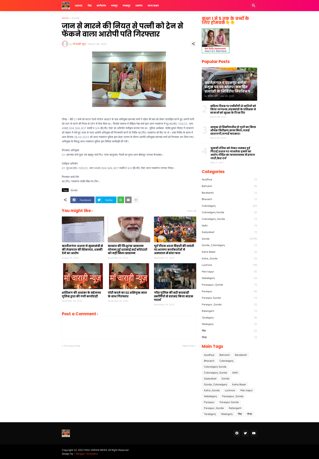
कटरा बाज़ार (153, 5)
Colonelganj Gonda (229, 212)
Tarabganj (229, 317)
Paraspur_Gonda (229, 304)
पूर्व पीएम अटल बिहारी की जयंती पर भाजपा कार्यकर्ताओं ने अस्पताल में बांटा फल (174, 249)
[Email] (128, 200)
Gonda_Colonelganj (229, 245)
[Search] (253, 5)
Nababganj (229, 277)
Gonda (75, 18)
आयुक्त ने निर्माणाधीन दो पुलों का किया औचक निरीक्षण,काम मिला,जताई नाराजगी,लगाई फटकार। (233, 130)
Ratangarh (229, 310)
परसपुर (114, 5)
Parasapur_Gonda (229, 284)
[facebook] (237, 433)
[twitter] (245, 433)
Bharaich (229, 199)
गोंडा (90, 5)
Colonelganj (229, 205)
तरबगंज (139, 5)
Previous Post (72, 345)
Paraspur (229, 291)
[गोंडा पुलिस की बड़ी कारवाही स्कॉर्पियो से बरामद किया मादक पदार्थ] (175, 276)
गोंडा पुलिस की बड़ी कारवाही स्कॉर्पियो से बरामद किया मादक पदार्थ (173, 296)
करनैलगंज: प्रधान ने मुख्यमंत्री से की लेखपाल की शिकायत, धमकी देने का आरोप (82, 249)
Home (78, 5)
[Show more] (136, 200)
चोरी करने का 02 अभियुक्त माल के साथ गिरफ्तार (127, 294)
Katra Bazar (229, 251)
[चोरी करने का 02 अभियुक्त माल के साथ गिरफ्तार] (129, 276)
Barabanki (229, 192)
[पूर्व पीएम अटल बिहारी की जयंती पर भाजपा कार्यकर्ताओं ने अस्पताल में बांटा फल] (175, 229)
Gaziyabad (229, 231)
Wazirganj (229, 323)
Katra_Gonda (229, 258)
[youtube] (254, 433)
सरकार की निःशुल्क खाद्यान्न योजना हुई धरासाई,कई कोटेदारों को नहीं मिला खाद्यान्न (127, 249)
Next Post (188, 345)
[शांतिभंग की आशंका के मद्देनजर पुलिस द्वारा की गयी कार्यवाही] (83, 276)
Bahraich (229, 185)
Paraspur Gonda (229, 297)
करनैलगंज (101, 5)
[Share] (193, 44)
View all (191, 210)
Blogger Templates (87, 453)
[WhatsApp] (120, 200)
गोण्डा (229, 337)
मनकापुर (126, 5)
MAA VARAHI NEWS (95, 449)
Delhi (229, 225)
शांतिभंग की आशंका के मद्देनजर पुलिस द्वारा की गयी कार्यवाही (81, 294)
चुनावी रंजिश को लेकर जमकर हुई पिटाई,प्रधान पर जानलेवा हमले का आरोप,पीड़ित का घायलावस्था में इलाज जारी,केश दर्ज (232, 153)
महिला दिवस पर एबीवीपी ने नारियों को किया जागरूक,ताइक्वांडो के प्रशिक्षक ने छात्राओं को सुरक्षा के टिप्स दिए (233, 109)
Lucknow (229, 264)
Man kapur (229, 271)
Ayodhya (229, 179)
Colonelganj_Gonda (229, 218)
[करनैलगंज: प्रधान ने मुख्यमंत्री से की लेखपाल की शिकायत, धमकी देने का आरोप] (83, 229)
